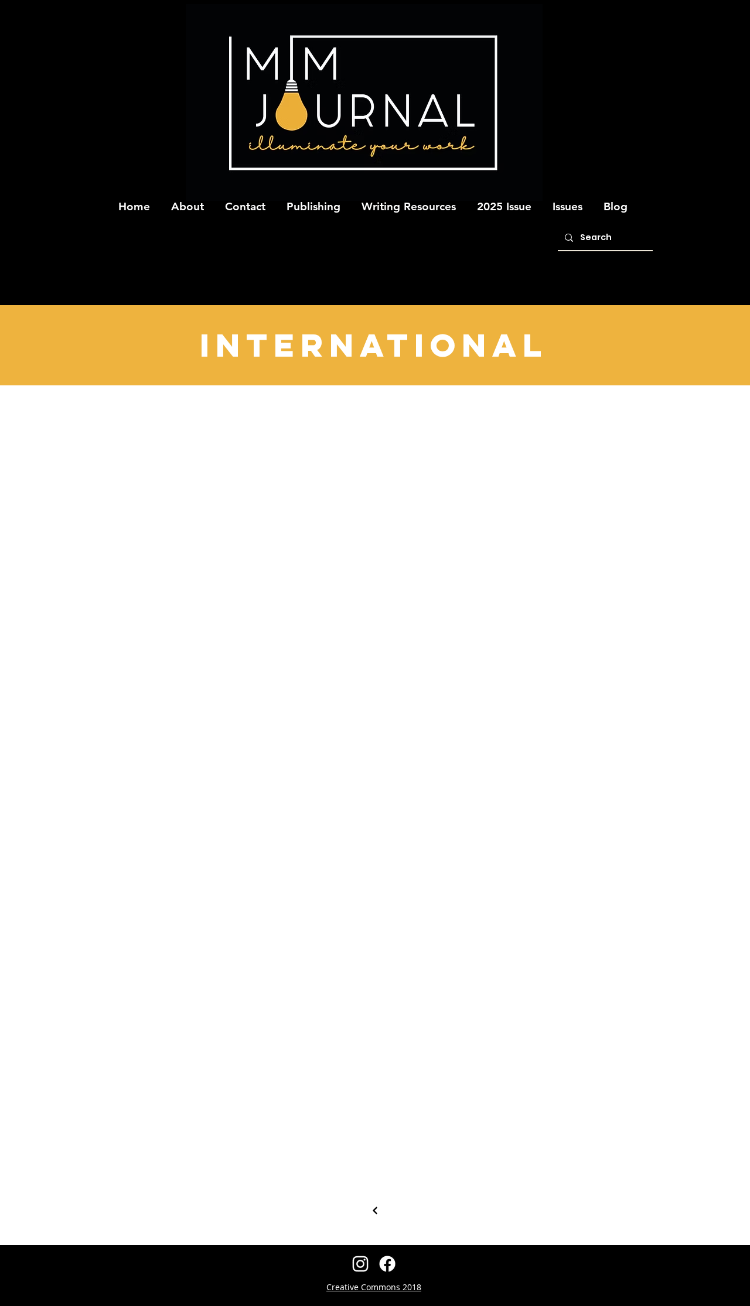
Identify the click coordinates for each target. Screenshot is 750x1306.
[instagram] (360, 1263)
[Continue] (375, 1210)
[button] (187, 201)
